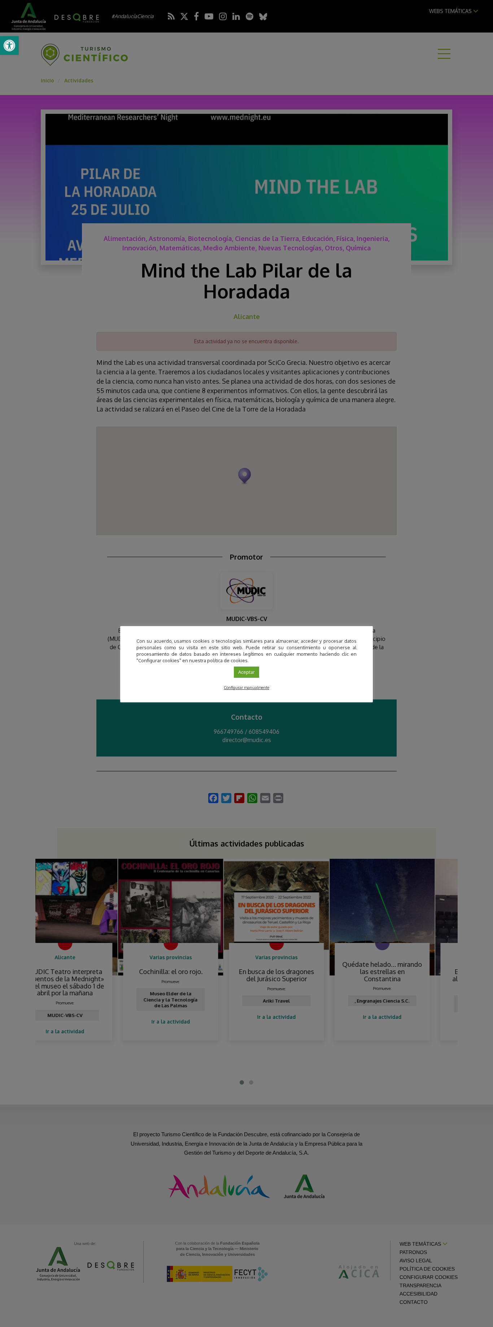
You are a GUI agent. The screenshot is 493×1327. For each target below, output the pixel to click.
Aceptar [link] (246, 672)
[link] (9, 45)
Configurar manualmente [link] (246, 687)
